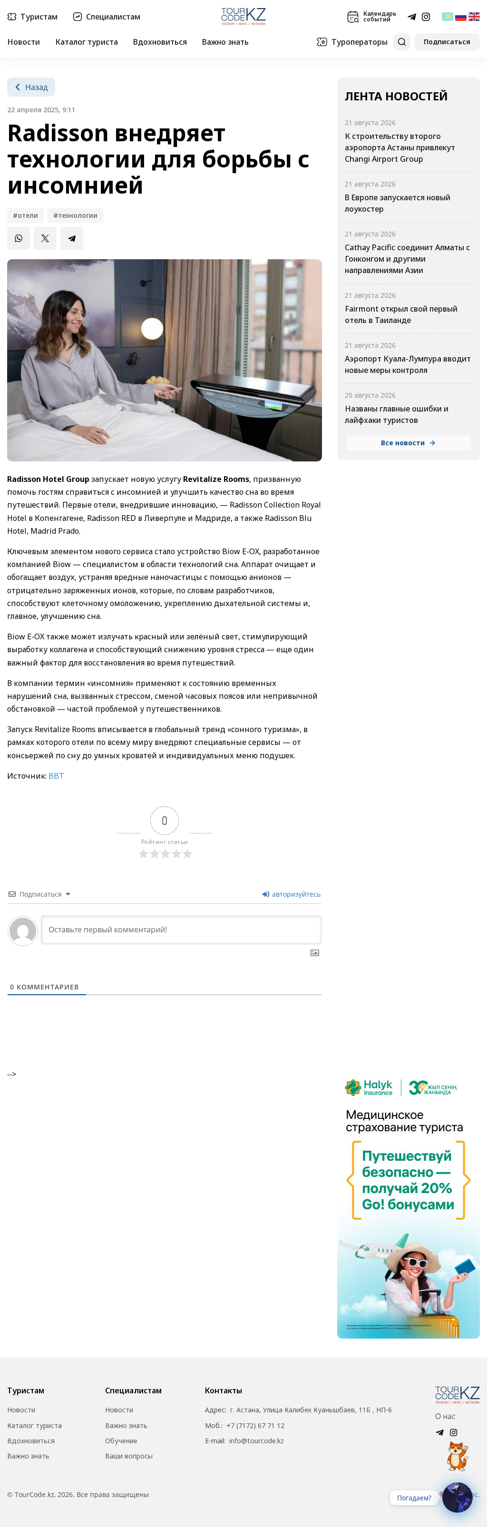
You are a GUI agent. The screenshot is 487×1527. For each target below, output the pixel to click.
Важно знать (225, 42)
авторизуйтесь (295, 894)
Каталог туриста (86, 42)
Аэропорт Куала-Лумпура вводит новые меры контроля (408, 364)
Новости (23, 42)
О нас (445, 1416)
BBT (56, 776)
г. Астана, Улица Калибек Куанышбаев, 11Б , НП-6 (311, 1410)
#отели (25, 215)
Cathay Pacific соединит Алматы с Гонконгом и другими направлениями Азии (407, 258)
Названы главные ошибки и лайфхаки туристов (396, 414)
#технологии (75, 215)
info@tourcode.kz (256, 1441)
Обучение (121, 1441)
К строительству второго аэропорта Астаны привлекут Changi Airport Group (400, 147)
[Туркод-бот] (457, 1451)
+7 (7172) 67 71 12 (255, 1425)
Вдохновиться (160, 42)
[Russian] (461, 16)
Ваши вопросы (129, 1456)
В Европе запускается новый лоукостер (397, 203)
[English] (474, 16)
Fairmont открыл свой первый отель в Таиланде (401, 314)
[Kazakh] (447, 16)
